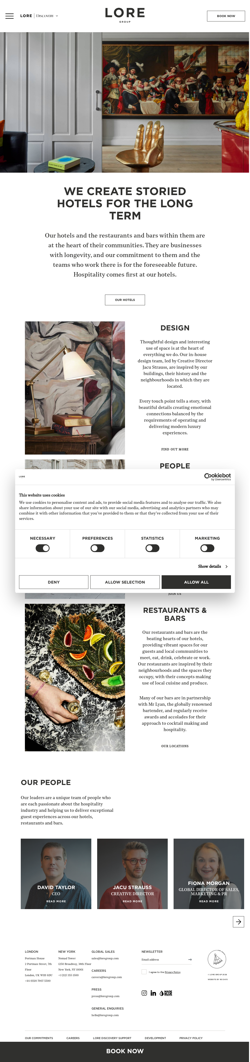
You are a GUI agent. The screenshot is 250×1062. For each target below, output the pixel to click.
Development (155, 1038)
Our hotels (125, 299)
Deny (54, 582)
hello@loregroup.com (105, 1015)
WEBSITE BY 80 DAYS (218, 979)
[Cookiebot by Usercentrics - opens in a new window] (209, 477)
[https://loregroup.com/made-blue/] (166, 994)
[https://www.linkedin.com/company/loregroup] (153, 994)
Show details (209, 567)
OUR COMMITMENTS (39, 1038)
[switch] (97, 548)
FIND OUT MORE (175, 449)
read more (56, 901)
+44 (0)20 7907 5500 (38, 981)
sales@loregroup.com (105, 958)
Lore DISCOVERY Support (112, 1038)
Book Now (226, 16)
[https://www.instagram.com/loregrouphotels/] (144, 994)
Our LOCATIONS (175, 746)
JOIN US (174, 594)
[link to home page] (125, 21)
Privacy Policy (172, 972)
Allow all (196, 582)
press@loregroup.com (105, 996)
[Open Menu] (9, 16)
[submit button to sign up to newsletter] (187, 960)
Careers (73, 1038)
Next (238, 921)
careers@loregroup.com (107, 977)
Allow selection (125, 582)
